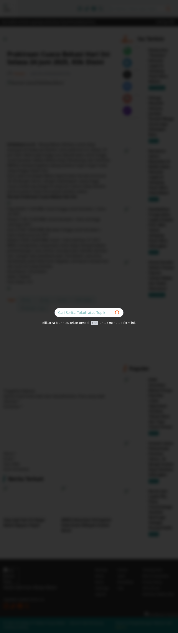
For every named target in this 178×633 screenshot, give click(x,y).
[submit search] (117, 312)
